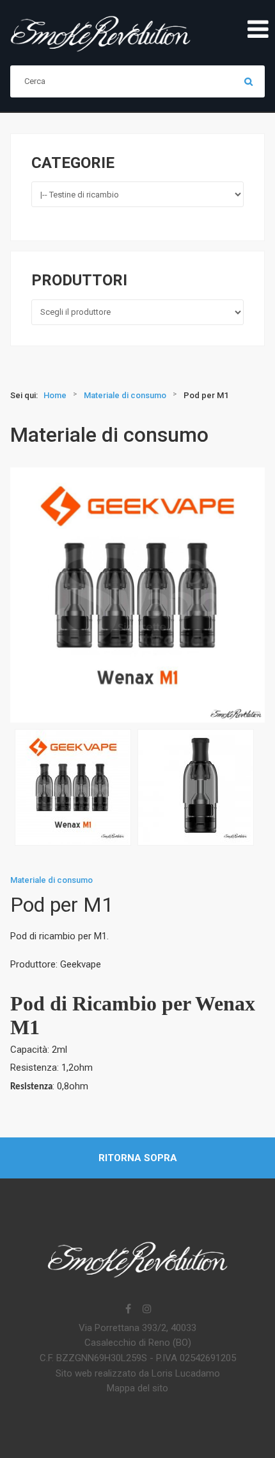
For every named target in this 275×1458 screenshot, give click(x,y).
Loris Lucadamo (186, 1373)
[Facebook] (128, 1310)
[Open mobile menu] (258, 30)
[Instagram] (147, 1310)
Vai (249, 81)
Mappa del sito (137, 1388)
